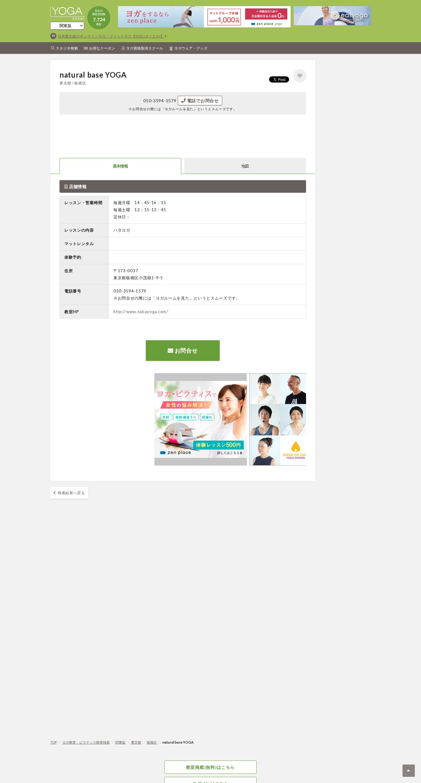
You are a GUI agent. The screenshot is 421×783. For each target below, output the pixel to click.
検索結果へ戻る (71, 492)
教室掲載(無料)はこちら (210, 767)
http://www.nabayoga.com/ (140, 311)
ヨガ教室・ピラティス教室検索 (86, 742)
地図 (245, 165)
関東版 (120, 742)
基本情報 (120, 165)
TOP (53, 742)
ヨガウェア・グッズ (190, 48)
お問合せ (186, 350)
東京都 (136, 742)
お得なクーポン (102, 48)
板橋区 (152, 742)
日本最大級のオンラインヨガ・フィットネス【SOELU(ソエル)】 (111, 36)
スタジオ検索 (67, 48)
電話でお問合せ (202, 100)
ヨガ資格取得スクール (144, 48)
